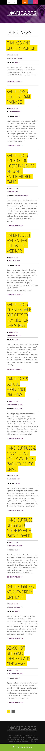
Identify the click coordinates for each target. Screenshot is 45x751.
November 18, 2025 (14, 58)
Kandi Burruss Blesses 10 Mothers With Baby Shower (19, 527)
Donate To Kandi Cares (23, 747)
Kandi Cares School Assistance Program (17, 386)
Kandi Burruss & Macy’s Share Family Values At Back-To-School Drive (21, 458)
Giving (17, 62)
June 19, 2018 (12, 192)
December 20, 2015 (14, 546)
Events (17, 196)
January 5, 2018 (13, 335)
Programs (24, 196)
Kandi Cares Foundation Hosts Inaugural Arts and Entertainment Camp (21, 168)
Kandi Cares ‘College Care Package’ (19, 96)
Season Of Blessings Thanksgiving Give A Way (18, 655)
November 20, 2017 (14, 404)
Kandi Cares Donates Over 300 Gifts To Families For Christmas (19, 315)
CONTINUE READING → (15, 82)
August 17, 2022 (13, 112)
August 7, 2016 (13, 479)
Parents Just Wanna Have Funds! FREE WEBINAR (18, 242)
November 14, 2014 (14, 674)
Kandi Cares (12, 55)
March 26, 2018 (13, 261)
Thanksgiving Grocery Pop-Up (21, 45)
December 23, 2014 (14, 607)
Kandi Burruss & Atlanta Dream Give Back (21, 592)
